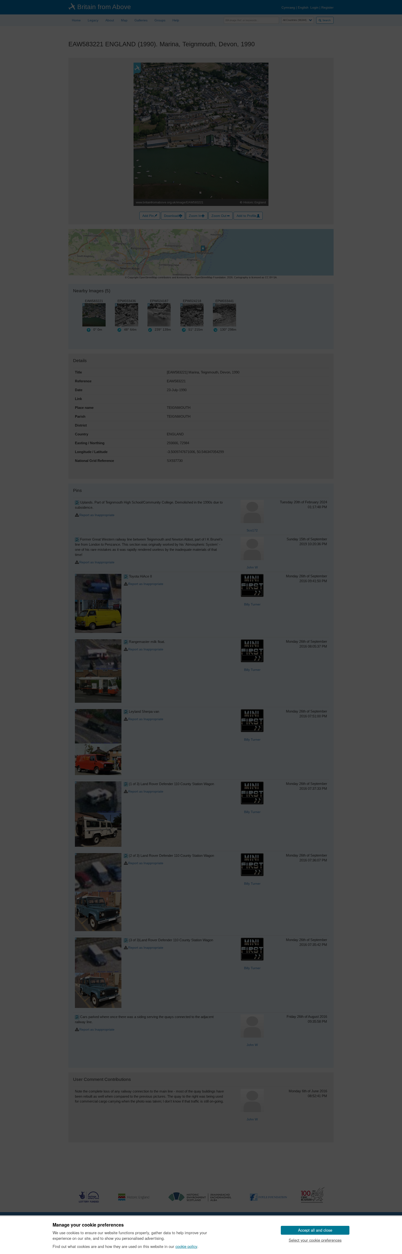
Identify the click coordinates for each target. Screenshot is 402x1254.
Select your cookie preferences (315, 1240)
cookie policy (186, 1246)
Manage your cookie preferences (88, 1224)
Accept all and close (315, 1230)
